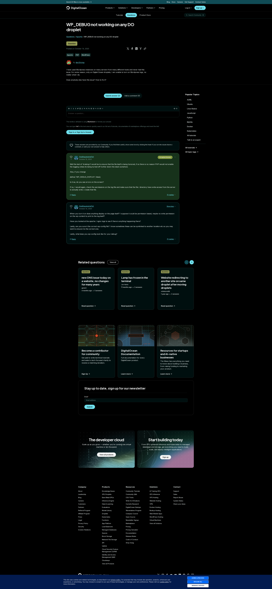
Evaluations (106, 507)
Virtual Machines (155, 520)
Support (176, 491)
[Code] (102, 108)
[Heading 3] (89, 108)
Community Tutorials (133, 491)
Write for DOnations (133, 501)
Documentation (131, 533)
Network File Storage (109, 539)
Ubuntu (190, 104)
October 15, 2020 (85, 159)
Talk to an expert (193, 140)
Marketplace (130, 523)
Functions (105, 520)
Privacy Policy (83, 523)
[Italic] (71, 108)
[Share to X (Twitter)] (128, 48)
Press (80, 517)
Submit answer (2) (113, 96)
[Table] (100, 108)
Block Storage (107, 536)
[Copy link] (145, 48)
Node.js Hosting (155, 510)
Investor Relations (84, 530)
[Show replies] (175, 195)
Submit (89, 407)
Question (72, 43)
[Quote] (96, 108)
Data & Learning (107, 504)
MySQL (190, 122)
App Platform (106, 523)
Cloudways (106, 560)
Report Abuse (178, 497)
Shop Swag (130, 543)
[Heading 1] (84, 108)
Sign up (199, 8)
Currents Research (132, 504)
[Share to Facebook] (132, 48)
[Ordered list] (93, 108)
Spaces (104, 533)
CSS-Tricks (130, 497)
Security (81, 526)
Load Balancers (107, 526)
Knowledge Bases (108, 491)
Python (190, 118)
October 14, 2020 (85, 209)
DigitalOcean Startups (133, 507)
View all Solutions (156, 523)
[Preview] (174, 108)
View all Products (108, 564)
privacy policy (115, 580)
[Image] (80, 108)
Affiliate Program (84, 514)
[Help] (177, 108)
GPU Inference (155, 494)
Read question (88, 306)
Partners (81, 507)
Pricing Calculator (132, 530)
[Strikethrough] (75, 108)
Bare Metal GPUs (108, 497)
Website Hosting (155, 501)
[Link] (78, 108)
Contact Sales (200, 2)
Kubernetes (191, 131)
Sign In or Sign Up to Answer (80, 132)
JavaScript (191, 113)
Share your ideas (179, 504)
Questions (131, 15)
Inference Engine (108, 501)
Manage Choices (198, 585)
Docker (190, 126)
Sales (175, 494)
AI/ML (189, 100)
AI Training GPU (155, 491)
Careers (180, 2)
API (103, 543)
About (80, 491)
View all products (106, 455)
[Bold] (69, 108)
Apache (79, 37)
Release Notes (131, 536)
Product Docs (145, 15)
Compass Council (132, 514)
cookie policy (164, 582)
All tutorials (191, 135)
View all (113, 262)
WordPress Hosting (156, 517)
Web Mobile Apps (156, 514)
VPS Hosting (154, 497)
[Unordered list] (91, 108)
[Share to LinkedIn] (136, 48)
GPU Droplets (106, 494)
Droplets (105, 514)
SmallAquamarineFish (86, 157)
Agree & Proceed (198, 578)
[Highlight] (82, 108)
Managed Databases (109, 530)
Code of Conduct (132, 539)
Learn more (126, 374)
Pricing (128, 526)
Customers (82, 504)
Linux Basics (192, 109)
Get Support (189, 2)
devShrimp (80, 62)
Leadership (82, 494)
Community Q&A (131, 494)
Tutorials (119, 15)
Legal (80, 520)
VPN (151, 504)
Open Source (130, 517)
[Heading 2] (87, 108)
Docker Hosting (155, 507)
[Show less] (175, 157)
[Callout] (98, 108)
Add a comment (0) (132, 96)
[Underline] (73, 108)
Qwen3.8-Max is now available (77, 2)
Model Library (107, 510)
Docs (173, 2)
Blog (168, 2)
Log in (187, 8)
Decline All (198, 582)
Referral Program (84, 510)
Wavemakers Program (133, 510)
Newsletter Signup (132, 520)
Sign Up (85, 374)
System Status (178, 501)
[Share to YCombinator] (140, 48)
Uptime (104, 546)
